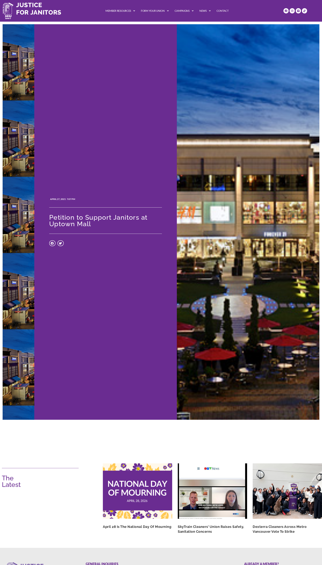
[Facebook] (286, 10)
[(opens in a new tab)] (137, 491)
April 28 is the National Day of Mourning (137, 527)
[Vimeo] (298, 10)
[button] (52, 243)
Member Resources (118, 10)
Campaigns (182, 10)
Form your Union (153, 10)
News (203, 10)
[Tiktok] (304, 10)
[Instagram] (292, 10)
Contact (223, 10)
